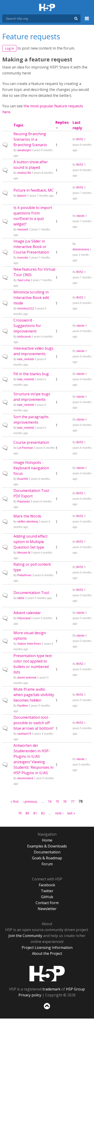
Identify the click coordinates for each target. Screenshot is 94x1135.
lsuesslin (22, 257)
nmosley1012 (25, 308)
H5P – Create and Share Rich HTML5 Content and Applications (47, 8)
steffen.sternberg (27, 521)
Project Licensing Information (47, 947)
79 (20, 813)
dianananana (81, 249)
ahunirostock (25, 778)
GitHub (47, 896)
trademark (51, 989)
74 (49, 801)
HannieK (22, 229)
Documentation (47, 852)
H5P (47, 974)
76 (65, 801)
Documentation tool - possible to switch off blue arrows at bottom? (33, 723)
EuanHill (22, 478)
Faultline (22, 705)
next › (59, 813)
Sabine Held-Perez (29, 643)
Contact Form (47, 902)
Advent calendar (27, 612)
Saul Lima (23, 280)
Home (47, 840)
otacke (80, 215)
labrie (20, 598)
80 (27, 813)
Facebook (47, 884)
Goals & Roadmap (47, 857)
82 (43, 813)
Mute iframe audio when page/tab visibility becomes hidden (33, 695)
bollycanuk (24, 336)
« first (14, 801)
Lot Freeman (25, 447)
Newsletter (47, 908)
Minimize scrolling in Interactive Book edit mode (31, 298)
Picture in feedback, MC (33, 190)
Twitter (47, 890)
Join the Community (25, 935)
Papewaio (23, 501)
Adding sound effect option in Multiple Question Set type (30, 542)
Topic (18, 125)
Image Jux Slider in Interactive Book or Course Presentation (31, 247)
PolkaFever (24, 575)
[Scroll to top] (47, 1009)
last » (71, 813)
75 (57, 801)
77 (72, 801)
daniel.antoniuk (27, 677)
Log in (9, 48)
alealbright (24, 150)
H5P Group (75, 989)
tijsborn (21, 195)
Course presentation (31, 442)
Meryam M (23, 552)
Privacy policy (29, 995)
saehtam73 (24, 733)
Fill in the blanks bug (31, 373)
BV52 (79, 139)
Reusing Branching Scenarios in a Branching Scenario (30, 139)
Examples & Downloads (47, 846)
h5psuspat (23, 618)
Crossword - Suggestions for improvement (27, 326)
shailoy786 (24, 172)
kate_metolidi (25, 359)
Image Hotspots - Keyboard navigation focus (31, 468)
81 (35, 813)
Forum (47, 863)
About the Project (47, 953)
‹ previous (30, 801)
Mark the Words (27, 516)
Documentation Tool (31, 592)
